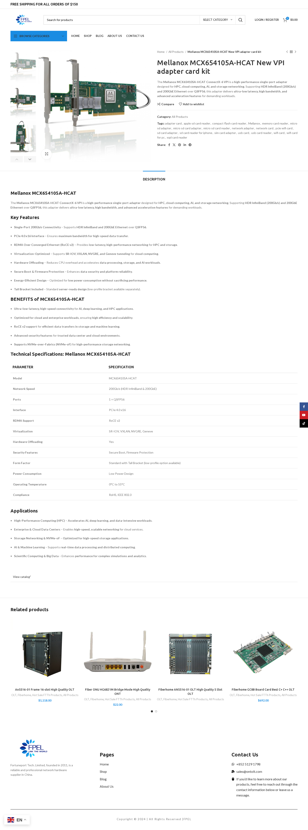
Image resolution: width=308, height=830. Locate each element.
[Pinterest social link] (179, 145)
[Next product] (295, 52)
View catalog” (22, 576)
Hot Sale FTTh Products (47, 695)
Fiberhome (24, 695)
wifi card (279, 133)
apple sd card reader (197, 123)
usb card (243, 133)
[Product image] (44, 651)
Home (161, 51)
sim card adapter (225, 133)
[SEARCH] (240, 20)
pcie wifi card (284, 128)
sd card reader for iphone (196, 133)
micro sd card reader (216, 128)
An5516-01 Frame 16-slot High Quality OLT (44, 689)
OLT (14, 695)
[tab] (154, 177)
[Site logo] (23, 19)
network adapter (243, 128)
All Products (176, 51)
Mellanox (254, 123)
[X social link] (174, 145)
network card (264, 128)
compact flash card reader (229, 123)
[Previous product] (287, 52)
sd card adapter (167, 133)
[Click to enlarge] (46, 154)
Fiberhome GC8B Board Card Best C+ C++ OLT (263, 689)
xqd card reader (177, 137)
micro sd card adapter (187, 128)
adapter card (173, 123)
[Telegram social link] (190, 145)
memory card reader (275, 123)
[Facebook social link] (169, 145)
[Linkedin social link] (184, 145)
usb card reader (261, 133)
